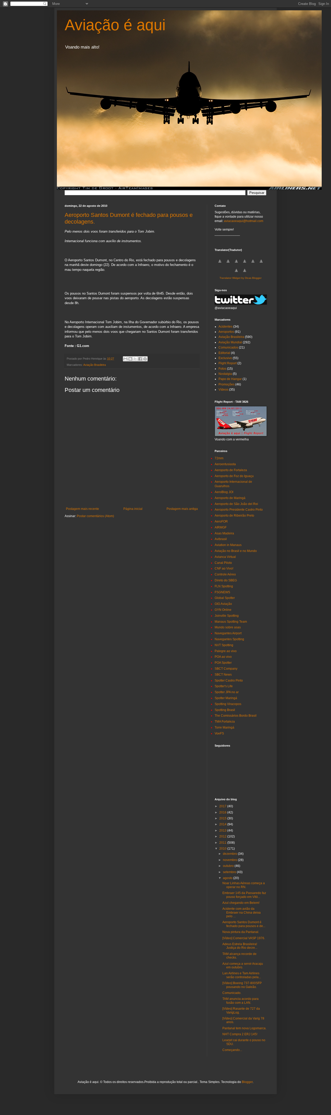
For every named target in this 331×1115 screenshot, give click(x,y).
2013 (223, 830)
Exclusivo (225, 358)
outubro (229, 866)
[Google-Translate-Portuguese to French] (228, 264)
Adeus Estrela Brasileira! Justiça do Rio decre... (239, 946)
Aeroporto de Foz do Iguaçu (234, 476)
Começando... (232, 1050)
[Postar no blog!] (130, 358)
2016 (223, 812)
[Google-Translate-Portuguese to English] (261, 264)
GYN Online (223, 610)
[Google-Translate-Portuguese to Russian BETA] (236, 273)
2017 (223, 806)
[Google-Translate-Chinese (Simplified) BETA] (220, 264)
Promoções (227, 384)
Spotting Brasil (225, 710)
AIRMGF (221, 527)
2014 (223, 824)
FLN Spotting (224, 586)
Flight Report (228, 363)
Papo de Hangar (230, 379)
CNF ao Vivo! (224, 568)
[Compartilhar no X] (135, 358)
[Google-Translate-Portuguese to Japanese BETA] (253, 264)
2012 (223, 836)
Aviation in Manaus (228, 545)
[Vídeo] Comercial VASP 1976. (243, 938)
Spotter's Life (224, 686)
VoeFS (219, 733)
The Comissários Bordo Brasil (236, 715)
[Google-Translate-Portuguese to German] (236, 264)
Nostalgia (225, 374)
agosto (228, 878)
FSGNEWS (222, 592)
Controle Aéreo (225, 574)
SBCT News (223, 674)
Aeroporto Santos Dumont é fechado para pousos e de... (243, 924)
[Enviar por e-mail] (125, 358)
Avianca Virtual (225, 557)
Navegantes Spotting (229, 639)
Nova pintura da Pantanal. (240, 932)
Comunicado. (231, 993)
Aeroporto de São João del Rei (236, 504)
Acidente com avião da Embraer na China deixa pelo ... (241, 912)
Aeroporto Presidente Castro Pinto (239, 509)
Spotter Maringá (226, 698)
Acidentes (225, 326)
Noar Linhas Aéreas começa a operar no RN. (243, 885)
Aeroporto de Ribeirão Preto (234, 515)
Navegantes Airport (228, 633)
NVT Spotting (224, 645)
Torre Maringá (224, 727)
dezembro (230, 854)
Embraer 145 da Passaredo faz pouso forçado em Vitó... (244, 894)
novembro (230, 860)
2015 (223, 818)
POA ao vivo (223, 657)
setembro (230, 872)
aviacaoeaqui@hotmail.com (243, 221)
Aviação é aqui (115, 25)
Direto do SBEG (226, 580)
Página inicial (132, 509)
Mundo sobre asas (228, 627)
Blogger (247, 1082)
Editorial (224, 353)
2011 (223, 842)
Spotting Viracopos (228, 704)
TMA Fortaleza (225, 721)
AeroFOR (221, 521)
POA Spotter (223, 663)
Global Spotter (225, 598)
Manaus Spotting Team (231, 621)
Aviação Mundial (230, 342)
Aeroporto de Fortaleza (231, 470)
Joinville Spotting (227, 616)
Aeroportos (226, 332)
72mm (219, 458)
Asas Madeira (224, 533)
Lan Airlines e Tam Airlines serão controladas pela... (241, 975)
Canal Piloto (223, 563)
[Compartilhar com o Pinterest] (145, 358)
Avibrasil (221, 539)
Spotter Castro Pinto (229, 680)
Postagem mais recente (82, 509)
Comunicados (228, 347)
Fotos (222, 368)
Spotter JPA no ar (227, 692)
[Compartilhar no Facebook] (140, 358)
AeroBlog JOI (224, 492)
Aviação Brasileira (94, 364)
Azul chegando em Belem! (240, 903)
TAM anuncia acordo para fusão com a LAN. (240, 1000)
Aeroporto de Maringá (230, 498)
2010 (223, 848)
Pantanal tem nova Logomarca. (244, 1028)
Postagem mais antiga (182, 509)
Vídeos (223, 389)
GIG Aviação (223, 604)
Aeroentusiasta (225, 464)
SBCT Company (226, 668)
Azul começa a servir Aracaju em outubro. (242, 965)
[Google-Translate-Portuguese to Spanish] (244, 273)
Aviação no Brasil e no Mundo (236, 551)
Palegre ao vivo (226, 651)
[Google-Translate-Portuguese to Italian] (244, 264)
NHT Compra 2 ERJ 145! (239, 1034)
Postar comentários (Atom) (95, 516)
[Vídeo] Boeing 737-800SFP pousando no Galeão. (242, 985)
